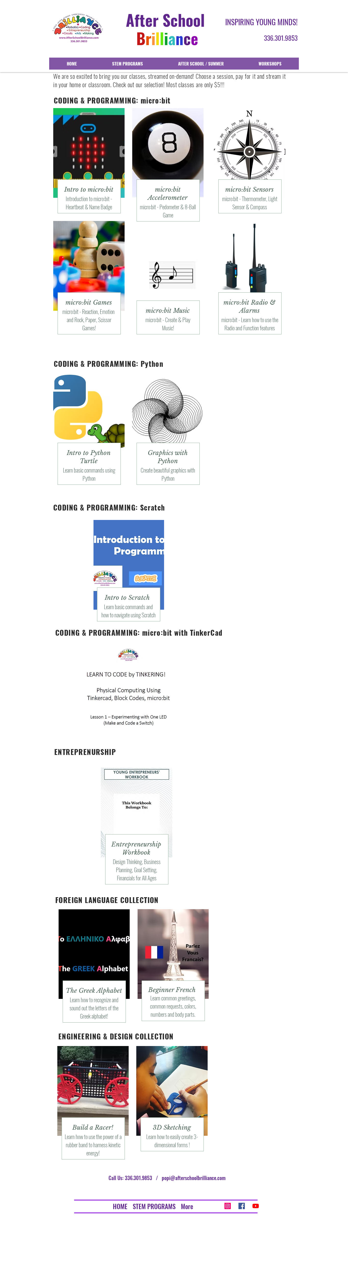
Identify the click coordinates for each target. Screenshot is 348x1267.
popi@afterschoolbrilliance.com (193, 1178)
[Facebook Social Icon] (241, 1206)
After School (165, 19)
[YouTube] (255, 1206)
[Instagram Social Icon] (227, 1206)
